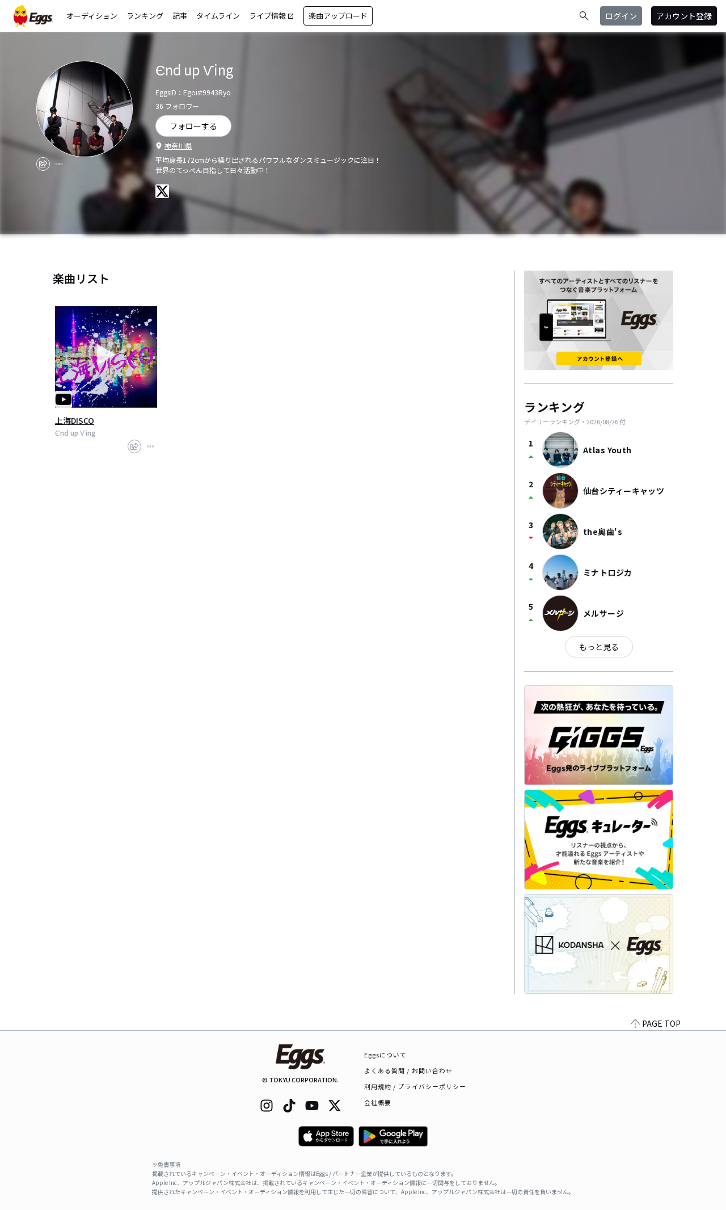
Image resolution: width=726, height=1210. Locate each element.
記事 (179, 15)
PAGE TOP (661, 1023)
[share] (43, 164)
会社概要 (377, 1102)
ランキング (144, 15)
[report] (59, 164)
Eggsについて (385, 1054)
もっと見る (599, 646)
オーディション (91, 15)
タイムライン (218, 15)
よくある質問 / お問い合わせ (408, 1070)
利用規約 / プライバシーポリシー (415, 1086)
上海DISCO (74, 420)
